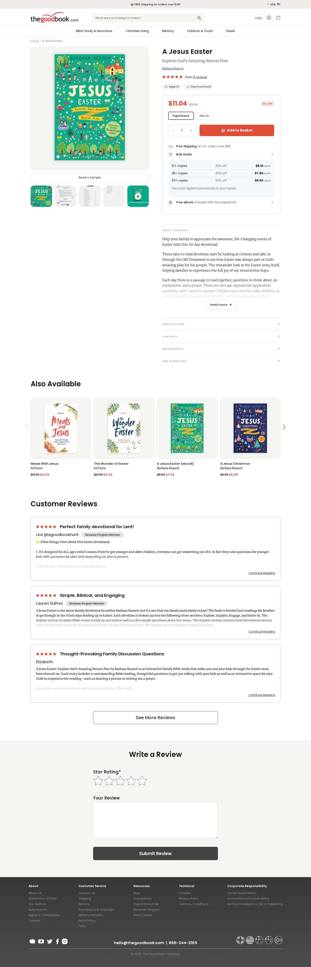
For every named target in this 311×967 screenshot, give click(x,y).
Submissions (38, 909)
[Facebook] (57, 941)
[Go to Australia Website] (259, 938)
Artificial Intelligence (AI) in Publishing (254, 904)
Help (258, 18)
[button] (27, 437)
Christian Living (137, 31)
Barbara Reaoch (173, 68)
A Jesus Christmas (235, 464)
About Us (35, 893)
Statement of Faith (43, 898)
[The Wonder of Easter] (124, 428)
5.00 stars (172, 76)
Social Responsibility (242, 893)
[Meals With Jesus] (60, 428)
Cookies (185, 893)
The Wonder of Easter (111, 464)
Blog (136, 893)
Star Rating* (107, 772)
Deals (230, 31)
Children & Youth (200, 31)
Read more (218, 305)
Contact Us (86, 893)
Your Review (106, 798)
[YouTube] (41, 941)
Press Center (142, 915)
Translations (142, 898)
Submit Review (155, 853)
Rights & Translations (44, 915)
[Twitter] (49, 941)
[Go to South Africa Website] (278, 938)
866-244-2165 (183, 942)
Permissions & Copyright (96, 909)
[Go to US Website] (250, 938)
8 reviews (200, 77)
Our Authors (37, 904)
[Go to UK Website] (240, 938)
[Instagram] (64, 941)
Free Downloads (201, 86)
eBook (204, 116)
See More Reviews (155, 717)
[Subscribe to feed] (32, 941)
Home (35, 41)
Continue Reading (262, 573)
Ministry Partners (90, 915)
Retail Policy (87, 920)
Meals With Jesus (44, 464)
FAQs (82, 926)
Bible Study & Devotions (94, 31)
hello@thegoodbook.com (139, 942)
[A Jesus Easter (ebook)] (187, 428)
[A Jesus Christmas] (250, 428)
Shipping (84, 898)
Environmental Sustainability (248, 898)
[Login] (269, 18)
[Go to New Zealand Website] (269, 938)
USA (273, 4)
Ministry (168, 31)
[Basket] (278, 19)
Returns (84, 904)
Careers (34, 920)
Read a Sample (90, 177)
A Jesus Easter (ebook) (175, 464)
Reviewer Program (146, 909)
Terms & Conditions (193, 904)
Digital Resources (146, 904)
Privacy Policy (189, 898)
